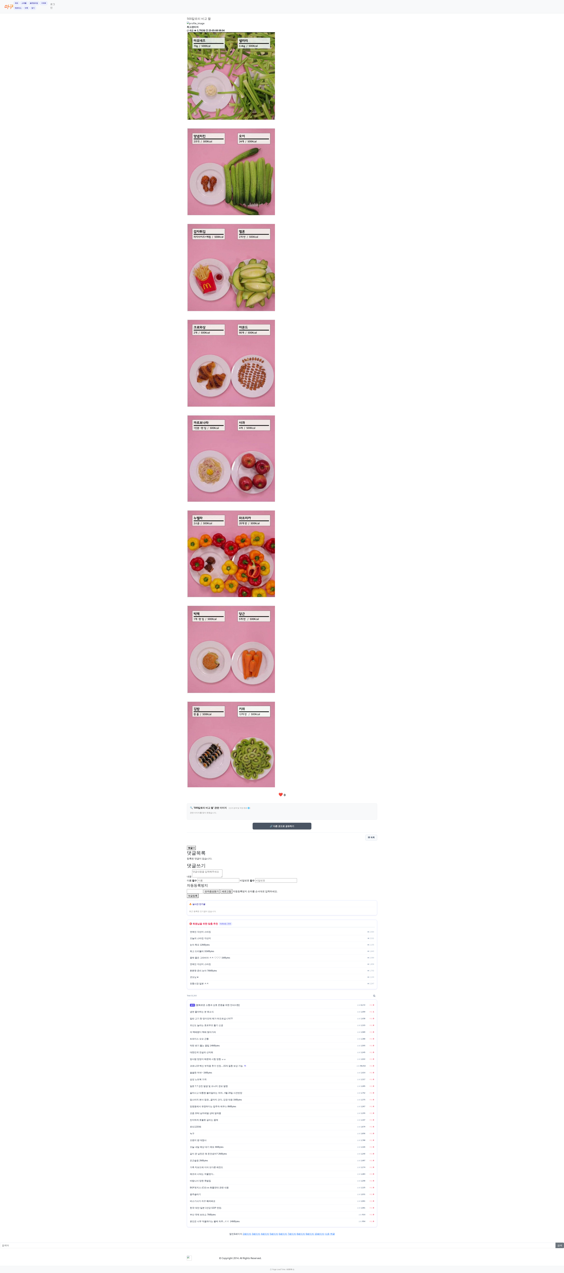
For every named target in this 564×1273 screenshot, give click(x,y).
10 (319, 1234)
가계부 (43, 3)
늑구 (192, 1133)
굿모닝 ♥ (194, 977)
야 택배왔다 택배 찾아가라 (203, 1032)
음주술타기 (195, 1194)
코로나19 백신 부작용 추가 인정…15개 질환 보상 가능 (216, 1066)
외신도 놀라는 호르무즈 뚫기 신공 (206, 1025)
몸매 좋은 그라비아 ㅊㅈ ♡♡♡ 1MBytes (210, 958)
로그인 (52, 5)
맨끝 (332, 1234)
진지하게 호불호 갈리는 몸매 (204, 1120)
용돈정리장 (34, 3)
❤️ (282, 794)
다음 (327, 1234)
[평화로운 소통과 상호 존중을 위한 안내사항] (218, 1005)
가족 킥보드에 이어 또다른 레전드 (206, 1167)
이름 (192, 880)
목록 (372, 837)
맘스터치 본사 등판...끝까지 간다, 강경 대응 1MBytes (216, 1100)
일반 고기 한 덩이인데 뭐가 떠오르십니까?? (211, 1018)
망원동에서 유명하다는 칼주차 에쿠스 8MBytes (213, 1106)
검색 (559, 1245)
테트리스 (18, 8)
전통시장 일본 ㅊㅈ (199, 983)
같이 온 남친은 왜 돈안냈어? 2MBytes (208, 1154)
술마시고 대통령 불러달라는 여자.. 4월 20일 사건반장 (216, 1093)
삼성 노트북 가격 (198, 1079)
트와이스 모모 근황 (199, 1039)
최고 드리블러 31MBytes (202, 951)
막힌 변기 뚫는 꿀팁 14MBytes (205, 1045)
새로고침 (226, 891)
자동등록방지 (197, 885)
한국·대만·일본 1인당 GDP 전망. (206, 1208)
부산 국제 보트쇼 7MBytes (203, 1214)
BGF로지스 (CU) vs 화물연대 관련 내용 (209, 1187)
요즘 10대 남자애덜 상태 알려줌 (205, 1113)
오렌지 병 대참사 (198, 1140)
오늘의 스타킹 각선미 (200, 938)
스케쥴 (24, 3)
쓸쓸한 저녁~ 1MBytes (201, 1073)
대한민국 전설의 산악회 (201, 1052)
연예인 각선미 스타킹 (200, 932)
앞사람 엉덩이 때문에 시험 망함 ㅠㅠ (208, 1059)
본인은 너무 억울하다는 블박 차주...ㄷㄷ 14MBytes (215, 1221)
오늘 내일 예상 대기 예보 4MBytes (207, 1147)
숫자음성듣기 (212, 891)
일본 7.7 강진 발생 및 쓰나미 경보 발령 (209, 1086)
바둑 (26, 8)
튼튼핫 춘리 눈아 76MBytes (203, 971)
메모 (16, 3)
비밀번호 (247, 880)
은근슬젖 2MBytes (199, 1160)
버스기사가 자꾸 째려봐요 (202, 1201)
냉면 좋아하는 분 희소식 (202, 1012)
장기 (33, 8)
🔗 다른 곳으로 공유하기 (282, 826)
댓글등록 (192, 895)
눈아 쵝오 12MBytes (200, 945)
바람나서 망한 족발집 (200, 1181)
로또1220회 (195, 1127)
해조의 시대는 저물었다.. (202, 1174)
